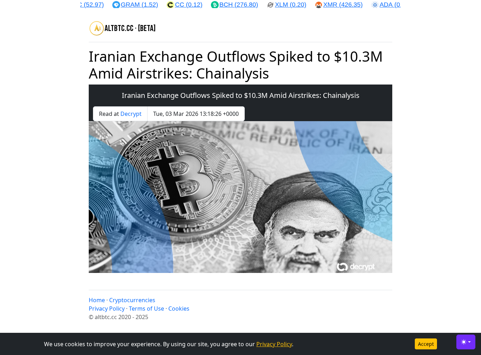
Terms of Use (146, 308)
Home (97, 300)
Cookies (178, 308)
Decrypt (131, 114)
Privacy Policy (274, 344)
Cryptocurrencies (132, 300)
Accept (426, 344)
